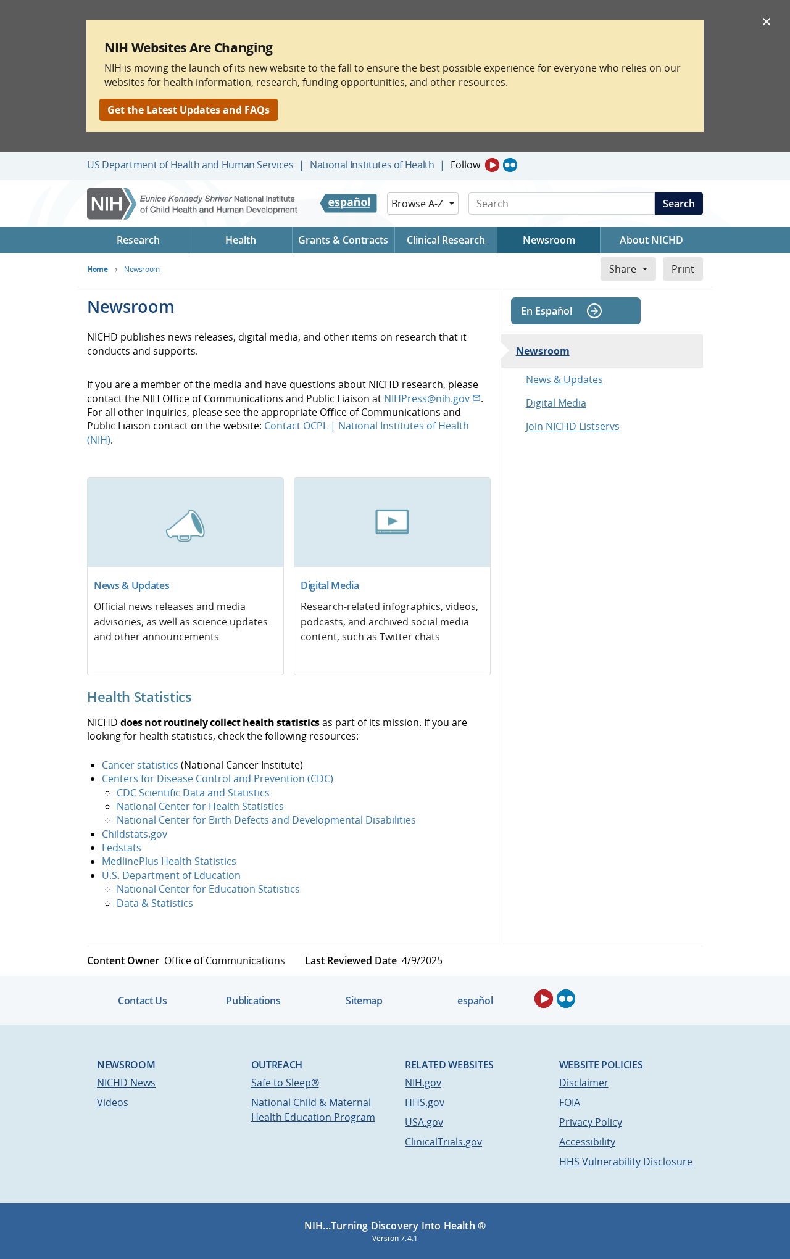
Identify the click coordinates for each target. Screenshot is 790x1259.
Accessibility (587, 1142)
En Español (546, 311)
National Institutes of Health (372, 164)
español (475, 1000)
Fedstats (121, 847)
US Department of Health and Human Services (190, 164)
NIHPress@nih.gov (427, 398)
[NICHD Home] (193, 204)
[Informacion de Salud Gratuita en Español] (348, 203)
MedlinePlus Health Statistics (169, 861)
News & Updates (132, 585)
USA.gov (424, 1122)
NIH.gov (423, 1082)
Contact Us (142, 1000)
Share (622, 269)
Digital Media (330, 585)
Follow (465, 164)
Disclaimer (584, 1082)
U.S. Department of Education (171, 875)
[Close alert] (766, 21)
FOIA (569, 1102)
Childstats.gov (134, 834)
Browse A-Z (417, 203)
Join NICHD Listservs (573, 426)
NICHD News (126, 1082)
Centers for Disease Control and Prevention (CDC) (217, 778)
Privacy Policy (590, 1122)
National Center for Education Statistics (208, 889)
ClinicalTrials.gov (443, 1142)
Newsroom (543, 351)
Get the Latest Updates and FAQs (188, 110)
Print (683, 269)
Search (679, 203)
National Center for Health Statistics (200, 806)
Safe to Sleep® (285, 1082)
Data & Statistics (155, 903)
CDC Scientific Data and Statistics (193, 792)
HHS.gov (424, 1102)
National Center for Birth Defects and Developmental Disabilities (266, 820)
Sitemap (364, 1000)
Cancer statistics (140, 765)
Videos (112, 1102)
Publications (253, 1000)
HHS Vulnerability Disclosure (625, 1161)
